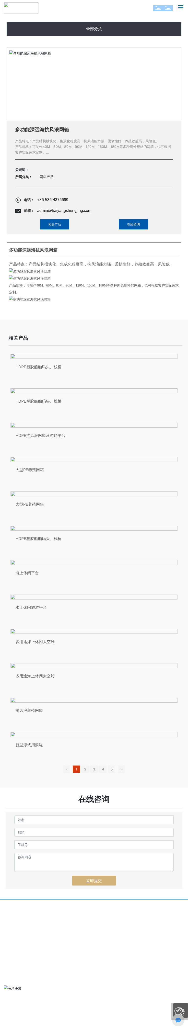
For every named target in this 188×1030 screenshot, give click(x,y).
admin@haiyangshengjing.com (64, 210)
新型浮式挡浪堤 (29, 744)
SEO (48, 1022)
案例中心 (11, 920)
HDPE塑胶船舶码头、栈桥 (38, 366)
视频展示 (147, 912)
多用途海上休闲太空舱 (35, 641)
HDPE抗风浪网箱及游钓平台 (40, 435)
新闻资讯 (57, 920)
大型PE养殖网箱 (29, 469)
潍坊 (38, 1022)
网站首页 (11, 912)
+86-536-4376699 (52, 200)
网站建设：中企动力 (20, 1022)
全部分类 (94, 29)
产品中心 (102, 912)
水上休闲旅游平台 (31, 607)
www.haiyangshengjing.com (33, 972)
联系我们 (102, 920)
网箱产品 (46, 177)
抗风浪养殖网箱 (29, 710)
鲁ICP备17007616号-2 (23, 1017)
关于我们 (57, 912)
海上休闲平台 (27, 572)
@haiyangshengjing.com (43, 964)
